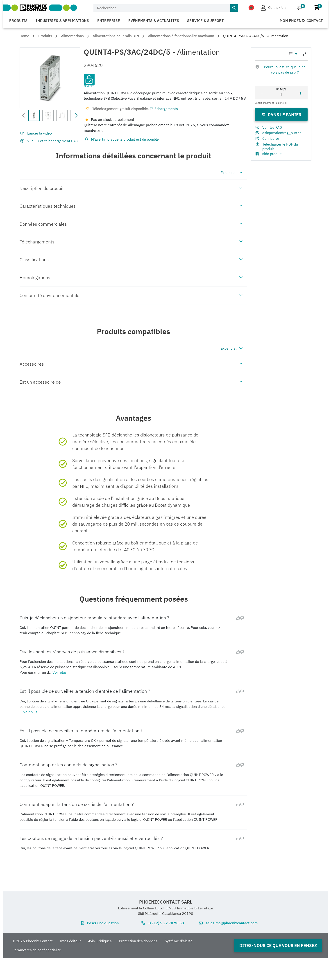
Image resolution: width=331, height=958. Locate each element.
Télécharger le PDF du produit (280, 146)
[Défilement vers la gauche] (24, 115)
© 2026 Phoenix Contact (32, 941)
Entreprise (108, 20)
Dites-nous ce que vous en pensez (278, 945)
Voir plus (59, 672)
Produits (18, 20)
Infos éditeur (70, 941)
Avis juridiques (100, 941)
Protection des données (138, 941)
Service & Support (205, 20)
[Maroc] (251, 8)
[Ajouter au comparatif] (304, 54)
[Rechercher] (234, 8)
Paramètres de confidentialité (36, 950)
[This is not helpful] (243, 618)
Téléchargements (164, 108)
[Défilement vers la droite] (76, 115)
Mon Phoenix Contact (301, 20)
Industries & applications (62, 20)
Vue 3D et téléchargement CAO (52, 141)
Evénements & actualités (153, 20)
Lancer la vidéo (39, 133)
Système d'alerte (179, 941)
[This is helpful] (236, 618)
